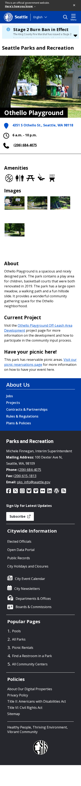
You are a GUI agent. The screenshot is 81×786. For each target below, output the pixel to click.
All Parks (19, 639)
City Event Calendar (30, 578)
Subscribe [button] (18, 516)
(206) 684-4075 (25, 145)
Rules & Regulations (22, 416)
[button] (74, 5)
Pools (16, 631)
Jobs (9, 396)
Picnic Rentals (22, 647)
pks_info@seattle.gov (33, 482)
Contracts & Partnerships (27, 409)
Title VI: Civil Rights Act (24, 707)
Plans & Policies (18, 423)
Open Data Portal (20, 549)
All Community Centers (30, 664)
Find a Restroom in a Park (32, 656)
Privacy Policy (17, 695)
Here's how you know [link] (19, 6)
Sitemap (13, 714)
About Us (18, 384)
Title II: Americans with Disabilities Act (36, 701)
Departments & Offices (33, 598)
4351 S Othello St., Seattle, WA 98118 (42, 125)
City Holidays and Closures (27, 566)
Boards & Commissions (34, 607)
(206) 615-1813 (25, 476)
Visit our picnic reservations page (40, 362)
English (38, 17)
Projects (13, 402)
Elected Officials (19, 541)
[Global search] (66, 17)
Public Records (18, 558)
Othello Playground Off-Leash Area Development (38, 328)
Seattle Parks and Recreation (38, 48)
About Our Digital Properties (29, 689)
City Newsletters (27, 588)
